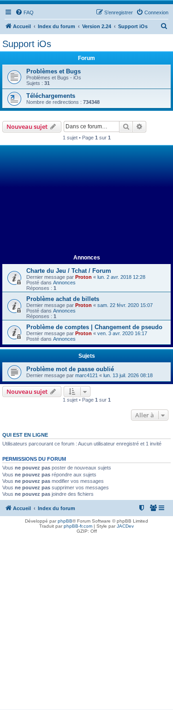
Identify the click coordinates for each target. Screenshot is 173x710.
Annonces (64, 282)
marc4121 (86, 375)
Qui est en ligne (25, 435)
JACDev (125, 526)
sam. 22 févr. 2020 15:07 (125, 305)
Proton (83, 277)
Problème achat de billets (62, 298)
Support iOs (26, 44)
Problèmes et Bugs (53, 71)
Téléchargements (50, 95)
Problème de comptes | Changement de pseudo (94, 327)
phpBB (65, 520)
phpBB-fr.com (78, 526)
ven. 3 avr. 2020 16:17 (122, 333)
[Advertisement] (86, 200)
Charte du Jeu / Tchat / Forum (68, 270)
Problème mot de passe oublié (70, 369)
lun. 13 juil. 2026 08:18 (128, 375)
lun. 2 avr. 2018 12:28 (121, 277)
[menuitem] (24, 12)
